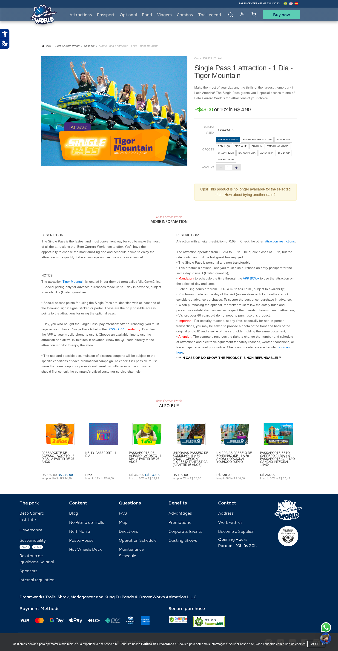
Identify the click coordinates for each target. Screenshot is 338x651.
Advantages (180, 513)
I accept (316, 644)
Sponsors (28, 571)
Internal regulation (37, 580)
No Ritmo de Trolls (86, 522)
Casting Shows (183, 540)
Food (147, 15)
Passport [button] (106, 15)
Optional (89, 46)
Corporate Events (185, 531)
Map (123, 522)
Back (47, 46)
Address (226, 513)
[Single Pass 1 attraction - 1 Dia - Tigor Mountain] (114, 111)
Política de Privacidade (157, 644)
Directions (128, 531)
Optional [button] (128, 15)
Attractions (80, 15)
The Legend (209, 15)
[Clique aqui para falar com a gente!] (326, 627)
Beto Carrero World (67, 46)
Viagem (164, 15)
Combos (185, 15)
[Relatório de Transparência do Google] (178, 621)
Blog (73, 513)
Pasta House (81, 540)
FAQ (123, 513)
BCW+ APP (116, 329)
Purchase (60, 485)
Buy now (281, 14)
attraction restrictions (279, 241)
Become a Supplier (236, 531)
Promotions (180, 522)
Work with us (230, 522)
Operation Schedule (138, 540)
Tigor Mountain (73, 281)
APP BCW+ (251, 278)
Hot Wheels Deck (85, 549)
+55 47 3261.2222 (269, 3)
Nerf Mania (79, 531)
